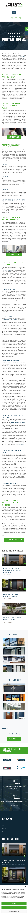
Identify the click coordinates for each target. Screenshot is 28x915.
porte (14, 715)
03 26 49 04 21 (14, 788)
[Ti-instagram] (12, 18)
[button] (26, 886)
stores (14, 659)
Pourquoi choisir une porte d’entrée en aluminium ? (11, 595)
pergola (14, 650)
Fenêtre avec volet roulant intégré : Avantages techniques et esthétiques (13, 570)
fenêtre (14, 706)
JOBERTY (22, 56)
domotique (14, 668)
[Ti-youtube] (16, 18)
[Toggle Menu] (14, 12)
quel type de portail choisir (10, 319)
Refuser (14, 907)
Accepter (14, 903)
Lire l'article (8, 575)
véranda (14, 641)
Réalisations (5, 823)
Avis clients (4, 825)
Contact (4, 831)
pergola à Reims (22, 152)
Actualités (4, 828)
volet (14, 697)
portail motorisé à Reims (18, 422)
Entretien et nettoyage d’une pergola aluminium (12, 619)
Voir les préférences (14, 911)
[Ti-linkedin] (20, 18)
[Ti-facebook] (8, 18)
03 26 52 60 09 (14, 805)
